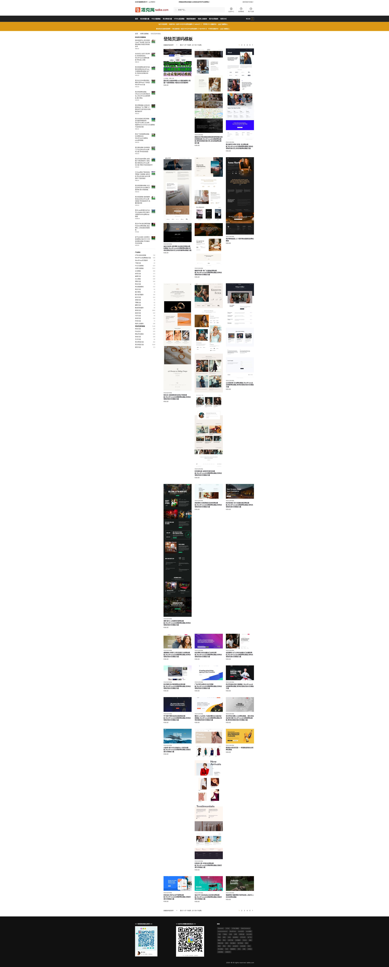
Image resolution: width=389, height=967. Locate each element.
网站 (224, 946)
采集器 (250, 949)
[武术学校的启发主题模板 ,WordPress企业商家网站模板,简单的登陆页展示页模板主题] (240, 672)
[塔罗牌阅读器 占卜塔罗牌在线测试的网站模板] (240, 196)
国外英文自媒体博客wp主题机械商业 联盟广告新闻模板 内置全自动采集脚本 (177, 82)
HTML (227, 928)
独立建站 (232, 943)
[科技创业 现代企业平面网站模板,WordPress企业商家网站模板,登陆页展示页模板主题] (178, 883)
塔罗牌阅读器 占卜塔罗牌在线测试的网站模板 (240, 240)
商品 (219, 937)
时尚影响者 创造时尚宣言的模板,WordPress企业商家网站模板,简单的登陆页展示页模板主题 (208, 473)
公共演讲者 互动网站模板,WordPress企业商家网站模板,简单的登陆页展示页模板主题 (240, 385)
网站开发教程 (139, 334)
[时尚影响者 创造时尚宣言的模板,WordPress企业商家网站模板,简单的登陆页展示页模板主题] (209, 375)
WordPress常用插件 (141, 260)
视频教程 (232, 949)
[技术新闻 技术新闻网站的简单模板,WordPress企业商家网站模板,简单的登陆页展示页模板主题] (178, 672)
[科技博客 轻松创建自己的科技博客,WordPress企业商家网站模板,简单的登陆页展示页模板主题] (209, 641)
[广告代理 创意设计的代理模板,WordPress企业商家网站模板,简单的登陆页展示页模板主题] (209, 672)
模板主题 (220, 943)
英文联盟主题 (139, 344)
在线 (229, 937)
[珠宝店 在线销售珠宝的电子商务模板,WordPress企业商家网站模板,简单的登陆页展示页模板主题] (178, 337)
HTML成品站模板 (140, 255)
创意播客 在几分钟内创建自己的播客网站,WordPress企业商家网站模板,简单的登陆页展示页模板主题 (239, 654)
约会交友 (138, 331)
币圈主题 (138, 302)
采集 (244, 949)
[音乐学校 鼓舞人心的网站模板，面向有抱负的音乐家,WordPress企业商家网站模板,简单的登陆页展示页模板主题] (240, 704)
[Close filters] (155, 37)
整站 (224, 940)
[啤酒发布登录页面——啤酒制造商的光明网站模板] (240, 736)
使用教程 (241, 11)
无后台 (245, 940)
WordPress (233, 931)
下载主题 (138, 263)
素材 (219, 946)
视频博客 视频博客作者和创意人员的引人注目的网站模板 (240, 896)
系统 (246, 943)
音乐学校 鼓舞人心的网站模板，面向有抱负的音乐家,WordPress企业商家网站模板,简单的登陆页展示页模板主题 (240, 718)
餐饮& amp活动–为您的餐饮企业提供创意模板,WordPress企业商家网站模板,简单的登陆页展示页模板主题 (208, 718)
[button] (250, 19)
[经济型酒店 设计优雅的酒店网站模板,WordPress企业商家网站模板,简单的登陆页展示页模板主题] (240, 491)
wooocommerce (222, 931)
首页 (136, 33)
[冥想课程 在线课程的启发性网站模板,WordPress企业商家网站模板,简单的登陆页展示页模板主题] (209, 491)
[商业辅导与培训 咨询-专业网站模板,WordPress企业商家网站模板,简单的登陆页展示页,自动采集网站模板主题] (240, 94)
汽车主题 (138, 315)
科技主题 (138, 329)
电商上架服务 (139, 323)
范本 (226, 949)
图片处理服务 (139, 294)
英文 (249, 946)
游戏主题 (138, 318)
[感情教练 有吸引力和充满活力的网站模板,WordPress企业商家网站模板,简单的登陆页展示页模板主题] (178, 641)
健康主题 (138, 276)
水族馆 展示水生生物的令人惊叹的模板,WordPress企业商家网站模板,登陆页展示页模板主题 (177, 750)
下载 (219, 934)
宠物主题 (138, 300)
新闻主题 (138, 310)
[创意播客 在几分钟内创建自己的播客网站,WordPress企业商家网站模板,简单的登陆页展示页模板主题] (240, 641)
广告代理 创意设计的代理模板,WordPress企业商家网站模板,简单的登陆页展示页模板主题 (208, 686)
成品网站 (235, 937)
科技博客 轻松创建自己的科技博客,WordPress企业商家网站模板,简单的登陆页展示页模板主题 (208, 654)
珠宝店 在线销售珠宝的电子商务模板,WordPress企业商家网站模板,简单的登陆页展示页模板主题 (177, 397)
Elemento (220, 928)
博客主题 (171, 78)
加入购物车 (177, 89)
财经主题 (138, 347)
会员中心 (231, 11)
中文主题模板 (139, 265)
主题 (230, 934)
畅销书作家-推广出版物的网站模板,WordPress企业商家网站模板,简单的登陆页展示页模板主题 (208, 272)
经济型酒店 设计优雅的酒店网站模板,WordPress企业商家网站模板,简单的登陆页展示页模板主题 (239, 505)
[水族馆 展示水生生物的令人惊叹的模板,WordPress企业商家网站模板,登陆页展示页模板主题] (178, 736)
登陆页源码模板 (199, 134)
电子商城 (240, 943)
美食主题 (138, 336)
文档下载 (230, 940)
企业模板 (166, 78)
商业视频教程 (139, 286)
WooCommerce (245, 928)
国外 (224, 937)
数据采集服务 (139, 307)
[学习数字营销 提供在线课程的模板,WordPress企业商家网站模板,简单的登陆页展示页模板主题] (178, 704)
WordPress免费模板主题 (143, 258)
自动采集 (242, 946)
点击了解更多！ (223, 24)
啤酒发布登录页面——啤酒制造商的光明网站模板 (239, 749)
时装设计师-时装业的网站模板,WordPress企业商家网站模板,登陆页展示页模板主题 (208, 865)
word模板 (248, 931)
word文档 (241, 931)
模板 (250, 940)
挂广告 (250, 937)
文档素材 (237, 940)
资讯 (239, 949)
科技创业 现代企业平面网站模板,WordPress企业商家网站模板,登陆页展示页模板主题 (177, 897)
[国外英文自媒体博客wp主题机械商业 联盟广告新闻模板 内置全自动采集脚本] (178, 62)
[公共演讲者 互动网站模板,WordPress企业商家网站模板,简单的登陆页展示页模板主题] (240, 331)
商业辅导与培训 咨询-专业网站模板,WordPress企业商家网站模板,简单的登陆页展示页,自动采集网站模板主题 (239, 146)
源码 (226, 943)
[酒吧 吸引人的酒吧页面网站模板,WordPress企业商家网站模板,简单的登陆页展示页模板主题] (178, 550)
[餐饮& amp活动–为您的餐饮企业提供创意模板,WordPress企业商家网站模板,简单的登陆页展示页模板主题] (209, 704)
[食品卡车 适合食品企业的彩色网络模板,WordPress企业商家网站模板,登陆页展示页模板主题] (209, 883)
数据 (219, 940)
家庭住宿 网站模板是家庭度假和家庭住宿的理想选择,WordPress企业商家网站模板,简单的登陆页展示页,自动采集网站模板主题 (209, 140)
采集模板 (220, 952)
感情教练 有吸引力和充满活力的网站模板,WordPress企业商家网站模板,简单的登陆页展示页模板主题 (177, 654)
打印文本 (242, 937)
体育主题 (138, 273)
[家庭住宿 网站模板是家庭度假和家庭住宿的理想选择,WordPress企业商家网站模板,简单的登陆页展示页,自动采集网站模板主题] (209, 90)
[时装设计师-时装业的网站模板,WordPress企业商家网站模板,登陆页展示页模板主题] (209, 794)
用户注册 (251, 11)
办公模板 (138, 279)
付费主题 (241, 934)
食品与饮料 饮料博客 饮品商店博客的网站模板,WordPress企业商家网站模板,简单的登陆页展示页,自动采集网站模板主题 (177, 248)
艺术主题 (138, 339)
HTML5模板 (235, 928)
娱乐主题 (138, 297)
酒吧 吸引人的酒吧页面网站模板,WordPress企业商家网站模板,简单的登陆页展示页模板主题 (177, 623)
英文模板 (220, 949)
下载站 (225, 934)
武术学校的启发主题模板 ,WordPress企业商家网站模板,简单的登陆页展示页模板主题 (240, 686)
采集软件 (227, 952)
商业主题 (138, 284)
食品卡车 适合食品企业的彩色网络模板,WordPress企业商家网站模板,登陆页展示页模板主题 (208, 897)
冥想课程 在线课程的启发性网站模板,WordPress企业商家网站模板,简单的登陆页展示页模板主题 (208, 505)
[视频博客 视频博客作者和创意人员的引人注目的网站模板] (240, 883)
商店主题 (138, 289)
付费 (235, 934)
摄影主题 (138, 305)
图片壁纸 (138, 292)
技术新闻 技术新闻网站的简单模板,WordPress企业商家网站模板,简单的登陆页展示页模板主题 (177, 686)
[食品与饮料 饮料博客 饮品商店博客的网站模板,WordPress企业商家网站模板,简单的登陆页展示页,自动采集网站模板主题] (178, 199)
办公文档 (249, 934)
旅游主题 (138, 313)
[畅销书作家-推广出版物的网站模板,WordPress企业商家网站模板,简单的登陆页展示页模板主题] (209, 211)
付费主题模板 (144, 33)
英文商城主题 (139, 342)
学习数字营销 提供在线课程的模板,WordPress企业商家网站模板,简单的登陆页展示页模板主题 (177, 718)
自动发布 (235, 946)
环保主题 (138, 321)
